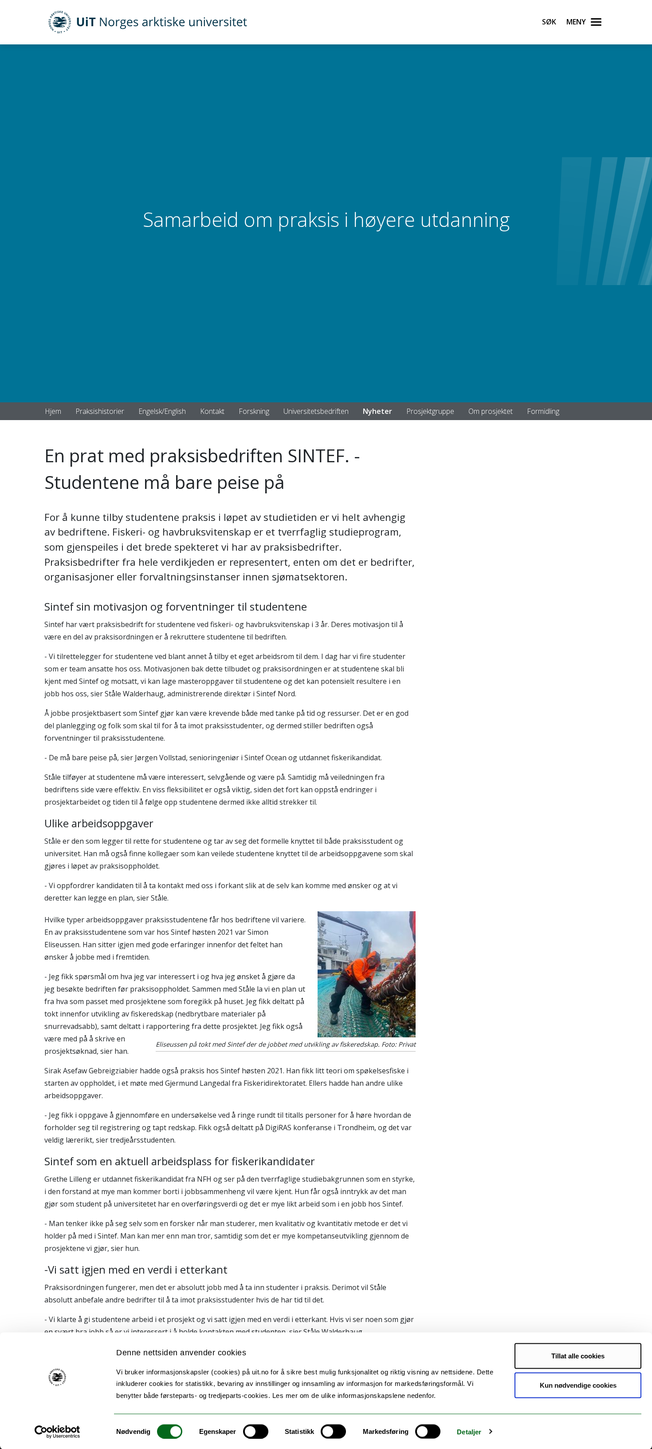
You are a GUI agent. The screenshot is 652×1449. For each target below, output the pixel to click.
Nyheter (377, 411)
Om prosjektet (490, 411)
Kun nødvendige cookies (578, 1385)
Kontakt (212, 411)
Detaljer (469, 1431)
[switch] (255, 1431)
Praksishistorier (99, 411)
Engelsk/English (162, 411)
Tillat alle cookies (578, 1356)
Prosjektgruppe (430, 411)
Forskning (254, 411)
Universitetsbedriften (316, 411)
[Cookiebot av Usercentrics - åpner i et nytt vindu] (57, 1431)
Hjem (53, 411)
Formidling (543, 411)
